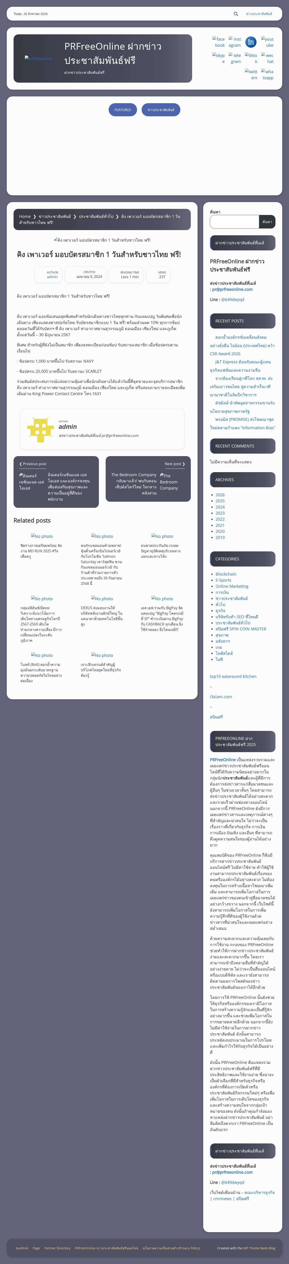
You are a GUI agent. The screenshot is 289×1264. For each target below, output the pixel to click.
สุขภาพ (222, 635)
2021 (220, 525)
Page (36, 1248)
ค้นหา (215, 212)
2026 (220, 494)
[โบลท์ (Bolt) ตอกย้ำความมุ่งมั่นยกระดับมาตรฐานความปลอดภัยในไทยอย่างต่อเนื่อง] (42, 655)
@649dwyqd (232, 299)
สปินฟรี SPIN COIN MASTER (241, 629)
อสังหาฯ (223, 641)
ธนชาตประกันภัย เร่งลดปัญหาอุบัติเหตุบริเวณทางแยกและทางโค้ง (161, 551)
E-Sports (223, 580)
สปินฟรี (216, 717)
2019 (220, 537)
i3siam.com (221, 696)
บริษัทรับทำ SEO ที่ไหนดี (237, 616)
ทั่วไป (220, 604)
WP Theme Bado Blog (259, 1248)
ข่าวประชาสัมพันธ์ (259, 14)
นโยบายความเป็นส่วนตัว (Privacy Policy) (171, 1248)
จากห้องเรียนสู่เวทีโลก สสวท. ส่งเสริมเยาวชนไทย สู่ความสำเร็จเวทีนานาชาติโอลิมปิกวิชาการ (241, 386)
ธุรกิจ (220, 610)
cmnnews (222, 1198)
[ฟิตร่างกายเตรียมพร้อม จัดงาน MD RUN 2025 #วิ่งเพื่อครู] (42, 536)
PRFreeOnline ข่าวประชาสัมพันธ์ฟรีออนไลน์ (106, 1248)
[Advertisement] (144, 154)
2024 (220, 507)
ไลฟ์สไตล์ (224, 653)
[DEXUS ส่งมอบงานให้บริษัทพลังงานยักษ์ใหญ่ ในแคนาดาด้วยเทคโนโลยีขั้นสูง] (102, 598)
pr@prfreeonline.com (232, 289)
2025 (220, 501)
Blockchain (226, 574)
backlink (22, 1248)
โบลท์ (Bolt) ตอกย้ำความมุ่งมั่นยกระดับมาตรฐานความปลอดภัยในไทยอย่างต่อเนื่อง (41, 672)
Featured (123, 109)
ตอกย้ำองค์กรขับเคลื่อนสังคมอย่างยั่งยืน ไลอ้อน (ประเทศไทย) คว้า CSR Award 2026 (242, 345)
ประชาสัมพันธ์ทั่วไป (96, 216)
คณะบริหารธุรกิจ (260, 1192)
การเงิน (222, 592)
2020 (220, 531)
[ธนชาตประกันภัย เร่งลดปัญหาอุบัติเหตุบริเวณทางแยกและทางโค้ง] (162, 536)
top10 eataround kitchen (233, 676)
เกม (219, 647)
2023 (220, 513)
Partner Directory (57, 1248)
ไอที (219, 659)
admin (52, 276)
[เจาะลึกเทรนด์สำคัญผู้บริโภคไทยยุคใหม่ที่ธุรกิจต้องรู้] (102, 655)
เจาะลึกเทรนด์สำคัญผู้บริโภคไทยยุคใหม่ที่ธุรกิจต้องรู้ (101, 670)
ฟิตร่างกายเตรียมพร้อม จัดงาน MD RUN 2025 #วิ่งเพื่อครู (41, 551)
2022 (220, 519)
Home (25, 216)
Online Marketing (232, 586)
